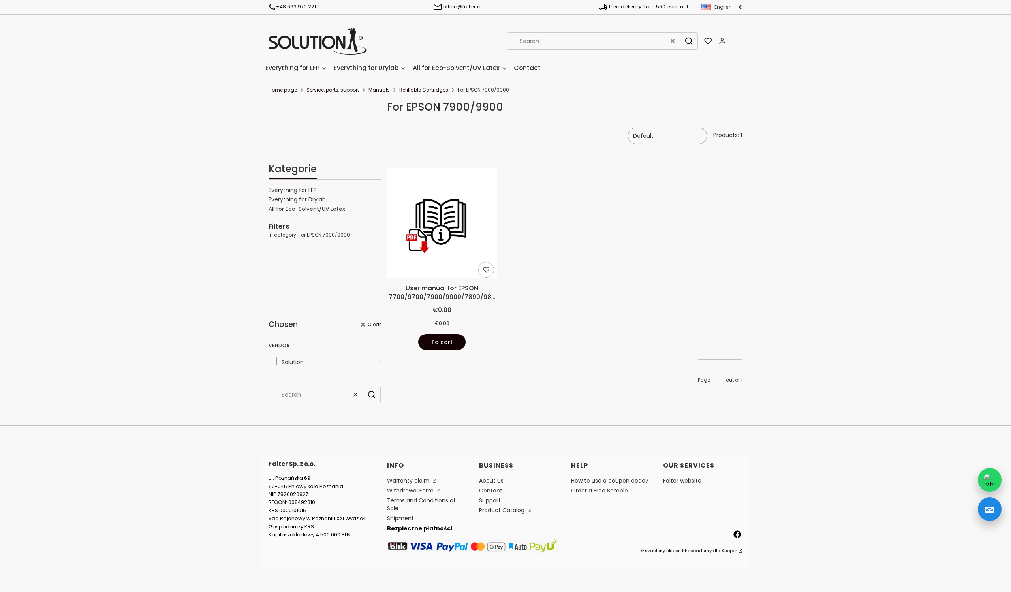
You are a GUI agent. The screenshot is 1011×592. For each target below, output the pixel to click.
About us (491, 481)
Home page (283, 89)
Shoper (729, 550)
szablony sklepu (663, 550)
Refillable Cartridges (423, 89)
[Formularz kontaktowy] (990, 509)
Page (704, 379)
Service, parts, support (332, 89)
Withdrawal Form (411, 490)
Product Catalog (502, 510)
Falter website (682, 481)
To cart (442, 342)
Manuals (379, 89)
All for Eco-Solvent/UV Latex (307, 209)
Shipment (400, 518)
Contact (490, 490)
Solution (293, 362)
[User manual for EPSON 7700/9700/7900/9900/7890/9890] (442, 224)
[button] (689, 41)
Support (490, 500)
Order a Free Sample (599, 490)
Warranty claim (409, 481)
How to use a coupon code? (609, 481)
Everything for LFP (293, 190)
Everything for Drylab (297, 199)
